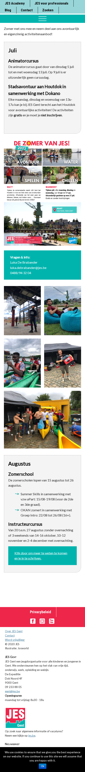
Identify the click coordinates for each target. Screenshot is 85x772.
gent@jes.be (12, 691)
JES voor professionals (51, 3)
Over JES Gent (13, 631)
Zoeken (47, 10)
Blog (8, 10)
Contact (27, 10)
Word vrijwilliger (15, 639)
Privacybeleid (40, 612)
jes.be (31, 735)
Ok (42, 766)
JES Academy (15, 3)
